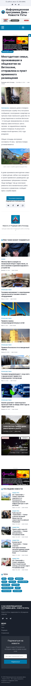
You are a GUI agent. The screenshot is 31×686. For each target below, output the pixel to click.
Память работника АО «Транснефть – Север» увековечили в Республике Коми (20, 532)
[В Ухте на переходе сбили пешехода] (15, 446)
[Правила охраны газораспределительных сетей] (15, 309)
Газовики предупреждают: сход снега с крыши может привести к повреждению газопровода (15, 376)
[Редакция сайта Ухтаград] (15, 223)
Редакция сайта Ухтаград (7, 82)
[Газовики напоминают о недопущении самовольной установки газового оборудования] (15, 280)
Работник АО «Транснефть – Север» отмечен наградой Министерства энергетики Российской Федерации (20, 517)
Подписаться (15, 662)
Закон (3, 259)
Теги (2, 627)
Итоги (4, 581)
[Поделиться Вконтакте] (8, 205)
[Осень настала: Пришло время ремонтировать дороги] (15, 424)
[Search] (23, 27)
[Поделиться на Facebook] (13, 205)
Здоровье (19, 578)
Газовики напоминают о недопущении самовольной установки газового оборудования (15, 294)
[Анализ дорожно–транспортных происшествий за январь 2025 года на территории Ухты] (15, 391)
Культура (12, 581)
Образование (22, 581)
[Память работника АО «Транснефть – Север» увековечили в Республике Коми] (6, 532)
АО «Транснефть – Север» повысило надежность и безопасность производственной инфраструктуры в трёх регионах (20, 500)
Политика (15, 584)
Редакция (4, 630)
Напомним (5, 108)
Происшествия (7, 51)
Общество (15, 492)
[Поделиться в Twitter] (18, 205)
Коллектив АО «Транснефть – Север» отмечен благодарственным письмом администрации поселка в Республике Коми (20, 547)
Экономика (17, 591)
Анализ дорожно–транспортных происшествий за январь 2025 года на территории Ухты (15, 405)
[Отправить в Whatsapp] (22, 205)
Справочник (6, 591)
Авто (4, 578)
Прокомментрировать (15, 198)
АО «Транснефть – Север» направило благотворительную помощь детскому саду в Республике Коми (21, 564)
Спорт (18, 587)
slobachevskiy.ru (5, 682)
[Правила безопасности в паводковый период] (15, 335)
